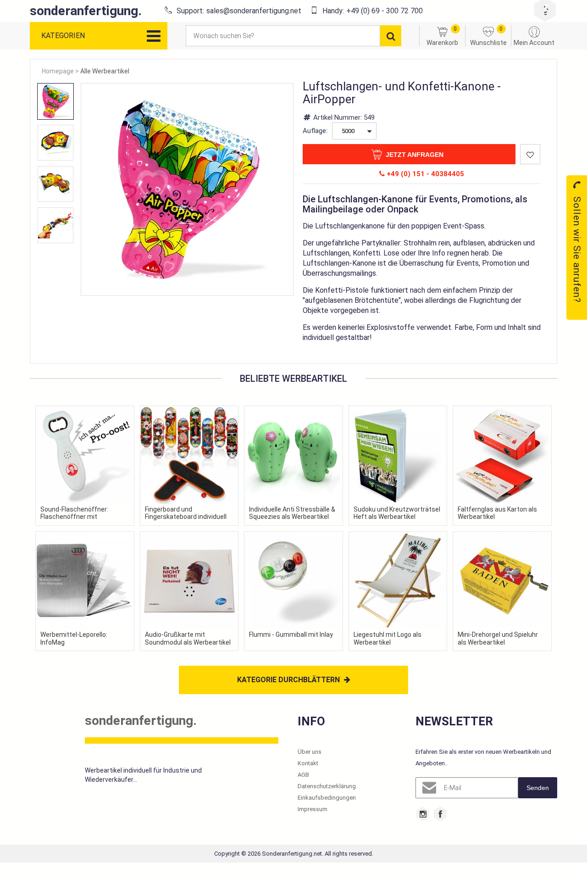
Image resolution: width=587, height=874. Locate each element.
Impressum (312, 809)
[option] (55, 101)
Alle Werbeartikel (104, 71)
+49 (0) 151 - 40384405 (424, 174)
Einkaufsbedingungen (327, 797)
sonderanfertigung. (86, 11)
